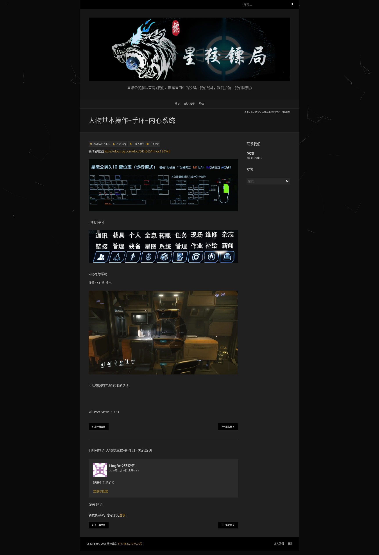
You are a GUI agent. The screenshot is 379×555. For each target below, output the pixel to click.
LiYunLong (121, 143)
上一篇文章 (99, 426)
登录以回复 (100, 491)
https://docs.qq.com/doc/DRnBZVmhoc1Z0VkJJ (137, 151)
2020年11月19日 (102, 143)
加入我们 (279, 543)
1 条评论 (154, 143)
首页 (177, 104)
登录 (201, 104)
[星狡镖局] (189, 20)
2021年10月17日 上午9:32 (124, 470)
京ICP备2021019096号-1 (131, 543)
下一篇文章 (226, 426)
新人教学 (189, 104)
